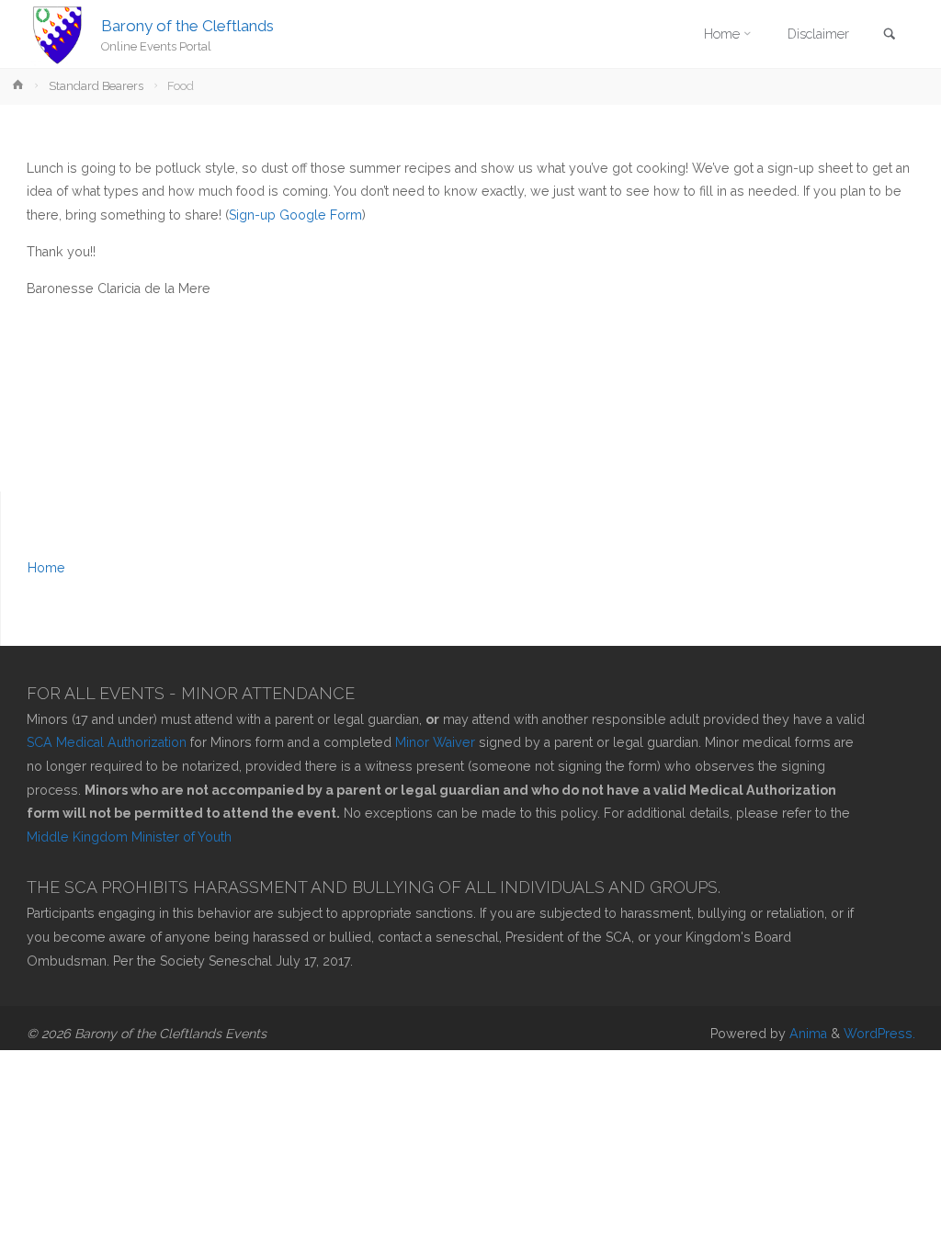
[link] (889, 35)
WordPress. (879, 1033)
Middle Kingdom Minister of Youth (129, 837)
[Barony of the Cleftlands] (58, 34)
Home (46, 567)
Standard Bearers (96, 86)
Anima (806, 1033)
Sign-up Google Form (295, 215)
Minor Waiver (437, 742)
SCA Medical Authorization (107, 742)
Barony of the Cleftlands (187, 25)
